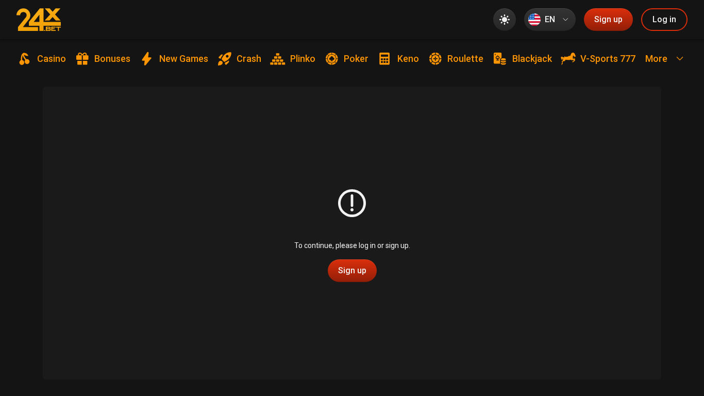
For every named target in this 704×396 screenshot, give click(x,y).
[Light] (504, 19)
